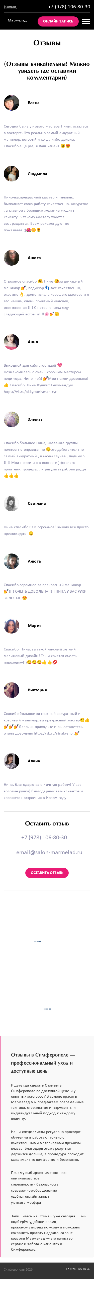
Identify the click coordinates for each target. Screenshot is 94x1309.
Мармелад (17, 20)
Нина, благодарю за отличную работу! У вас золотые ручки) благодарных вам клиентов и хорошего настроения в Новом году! (43, 791)
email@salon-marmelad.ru (49, 853)
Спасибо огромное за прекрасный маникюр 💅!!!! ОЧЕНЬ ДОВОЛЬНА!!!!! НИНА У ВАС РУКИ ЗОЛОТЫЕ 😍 (45, 591)
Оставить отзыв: (47, 873)
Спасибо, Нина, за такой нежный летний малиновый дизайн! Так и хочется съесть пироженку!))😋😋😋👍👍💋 (40, 656)
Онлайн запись (58, 21)
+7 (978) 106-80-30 (69, 7)
